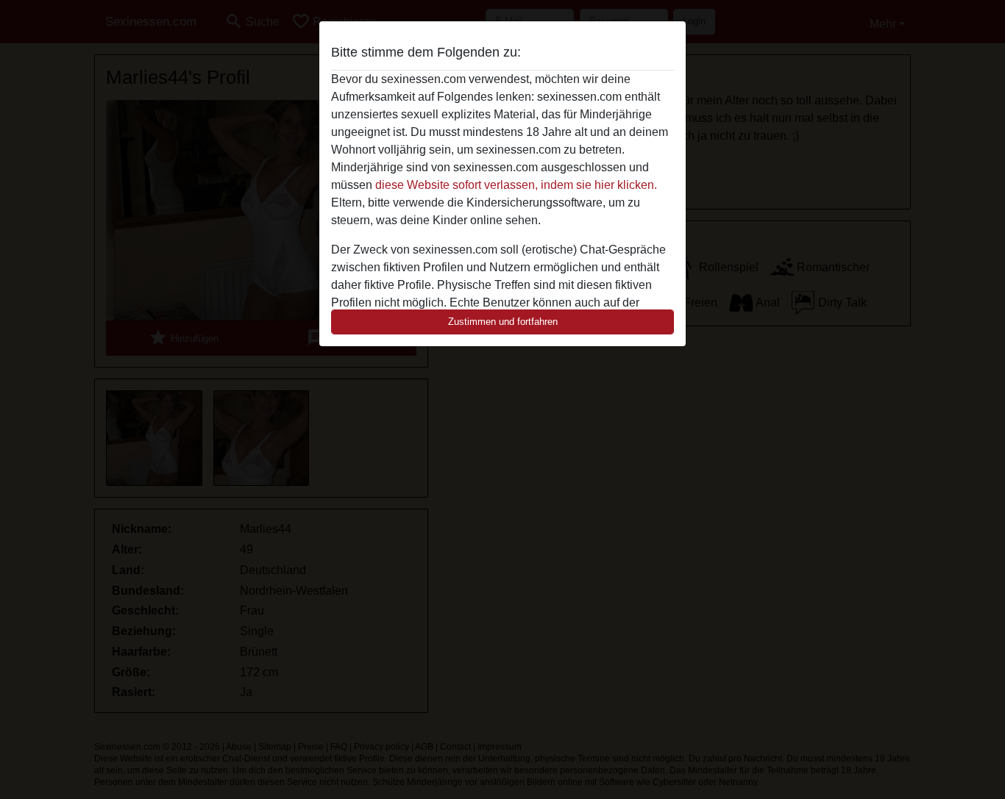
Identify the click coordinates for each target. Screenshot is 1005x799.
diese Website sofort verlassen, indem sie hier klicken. (516, 185)
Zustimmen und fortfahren (503, 321)
